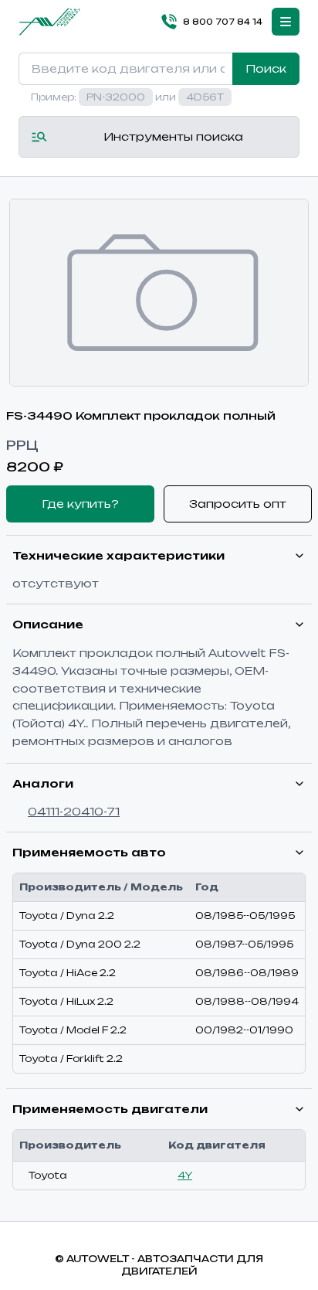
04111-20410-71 (74, 811)
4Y (185, 1175)
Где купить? (80, 503)
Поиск (265, 68)
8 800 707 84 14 (222, 21)
